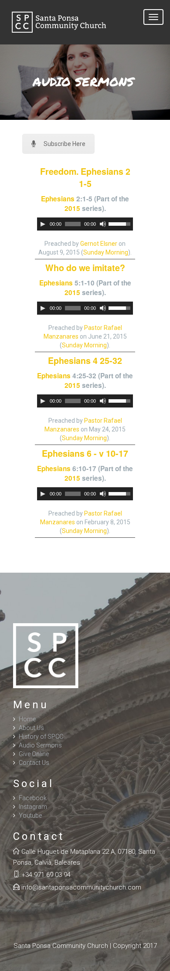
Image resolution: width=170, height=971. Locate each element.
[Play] (42, 224)
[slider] (121, 223)
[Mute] (102, 224)
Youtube (30, 815)
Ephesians (58, 199)
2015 (72, 208)
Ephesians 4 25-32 (85, 360)
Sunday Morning (105, 252)
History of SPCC (41, 736)
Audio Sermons (40, 745)
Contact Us (34, 762)
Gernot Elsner (98, 243)
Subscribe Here (64, 143)
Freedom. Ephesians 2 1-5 (85, 177)
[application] (85, 224)
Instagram (33, 806)
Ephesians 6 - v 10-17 (85, 453)
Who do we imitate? (85, 267)
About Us (31, 727)
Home (27, 719)
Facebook (33, 797)
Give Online (34, 753)
